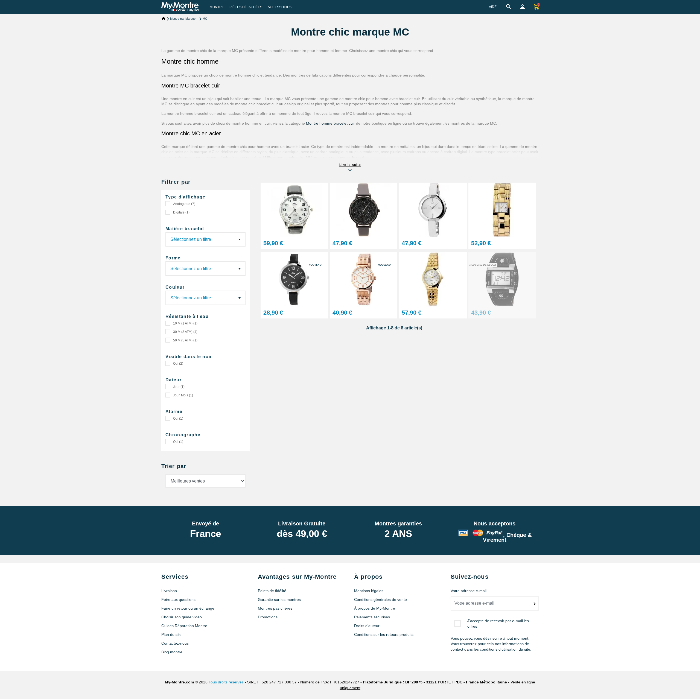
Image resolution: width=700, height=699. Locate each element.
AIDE (493, 7)
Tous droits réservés (226, 682)
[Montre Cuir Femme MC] (363, 209)
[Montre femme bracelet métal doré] (432, 279)
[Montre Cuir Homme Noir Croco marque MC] (294, 209)
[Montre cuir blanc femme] (432, 209)
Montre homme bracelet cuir (330, 123)
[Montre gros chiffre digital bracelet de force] (502, 279)
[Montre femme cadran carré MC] (502, 209)
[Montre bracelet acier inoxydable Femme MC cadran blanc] (363, 279)
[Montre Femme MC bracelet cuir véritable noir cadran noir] (294, 279)
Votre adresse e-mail (468, 591)
